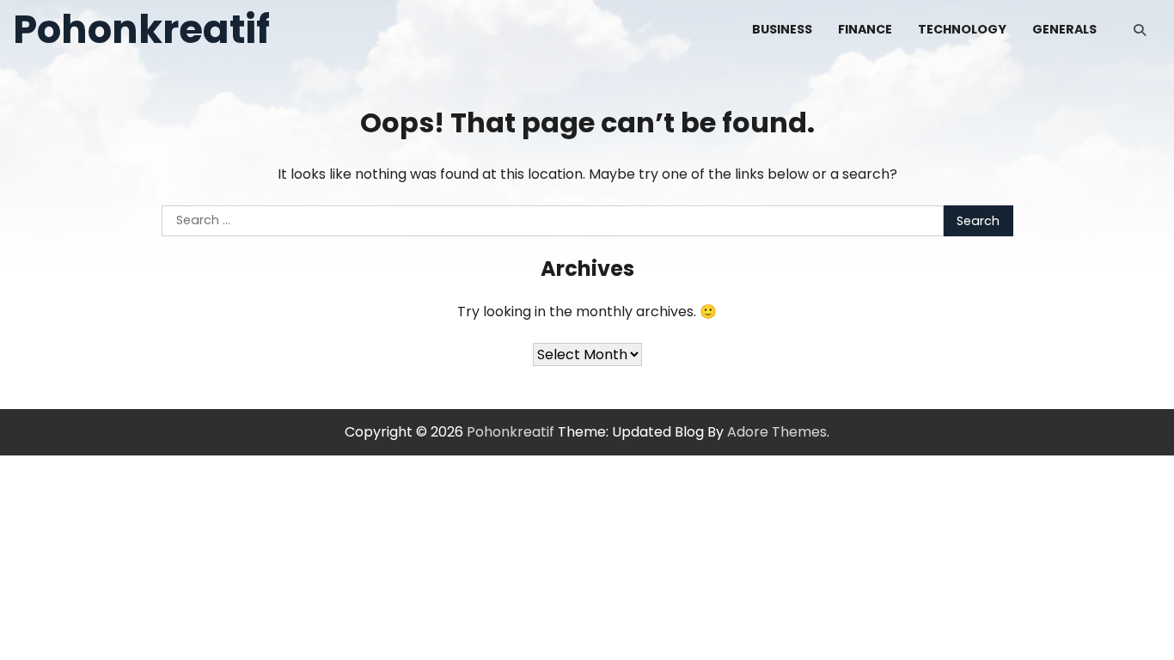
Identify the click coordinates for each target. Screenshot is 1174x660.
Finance (865, 29)
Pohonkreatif (141, 30)
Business (782, 29)
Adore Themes (777, 432)
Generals (1064, 29)
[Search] (1140, 30)
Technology (962, 29)
